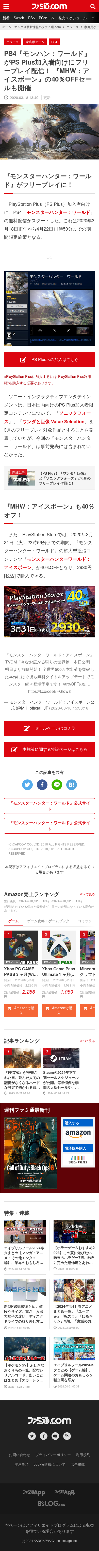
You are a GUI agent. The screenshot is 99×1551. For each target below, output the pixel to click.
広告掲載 (78, 1464)
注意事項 (21, 1464)
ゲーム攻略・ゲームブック (48, 920)
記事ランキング (22, 1040)
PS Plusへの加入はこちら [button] (54, 359)
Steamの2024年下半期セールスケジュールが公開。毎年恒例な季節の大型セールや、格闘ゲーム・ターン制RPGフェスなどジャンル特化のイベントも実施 (61, 1080)
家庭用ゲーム (35, 41)
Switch (19, 17)
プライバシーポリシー (53, 1454)
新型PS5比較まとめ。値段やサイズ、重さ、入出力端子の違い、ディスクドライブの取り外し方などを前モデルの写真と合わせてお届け (23, 1314)
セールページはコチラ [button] (54, 728)
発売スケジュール (72, 17)
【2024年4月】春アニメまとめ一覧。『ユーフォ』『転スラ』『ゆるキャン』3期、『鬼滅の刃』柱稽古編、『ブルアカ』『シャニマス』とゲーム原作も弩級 (74, 1314)
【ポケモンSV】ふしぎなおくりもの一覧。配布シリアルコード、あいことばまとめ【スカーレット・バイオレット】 (24, 1372)
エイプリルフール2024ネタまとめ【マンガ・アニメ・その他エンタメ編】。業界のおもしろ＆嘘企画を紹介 (24, 1255)
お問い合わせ (19, 1454)
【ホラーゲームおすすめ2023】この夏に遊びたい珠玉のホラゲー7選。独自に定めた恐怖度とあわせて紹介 (74, 1255)
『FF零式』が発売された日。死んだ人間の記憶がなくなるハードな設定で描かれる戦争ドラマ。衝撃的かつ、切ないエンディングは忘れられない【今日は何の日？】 (22, 1080)
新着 (6, 17)
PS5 (31, 17)
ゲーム (13, 920)
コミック (85, 920)
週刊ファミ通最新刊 (27, 1109)
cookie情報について (49, 1464)
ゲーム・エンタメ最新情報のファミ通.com (31, 27)
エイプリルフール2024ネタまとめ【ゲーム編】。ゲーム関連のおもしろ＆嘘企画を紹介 (74, 1372)
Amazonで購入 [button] (24, 1010)
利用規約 (83, 1454)
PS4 (54, 41)
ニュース (73, 27)
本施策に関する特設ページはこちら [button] (55, 749)
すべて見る (87, 894)
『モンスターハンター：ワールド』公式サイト (49, 806)
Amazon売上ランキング (31, 894)
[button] (78, 1134)
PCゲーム (46, 17)
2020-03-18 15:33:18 (69, 708)
